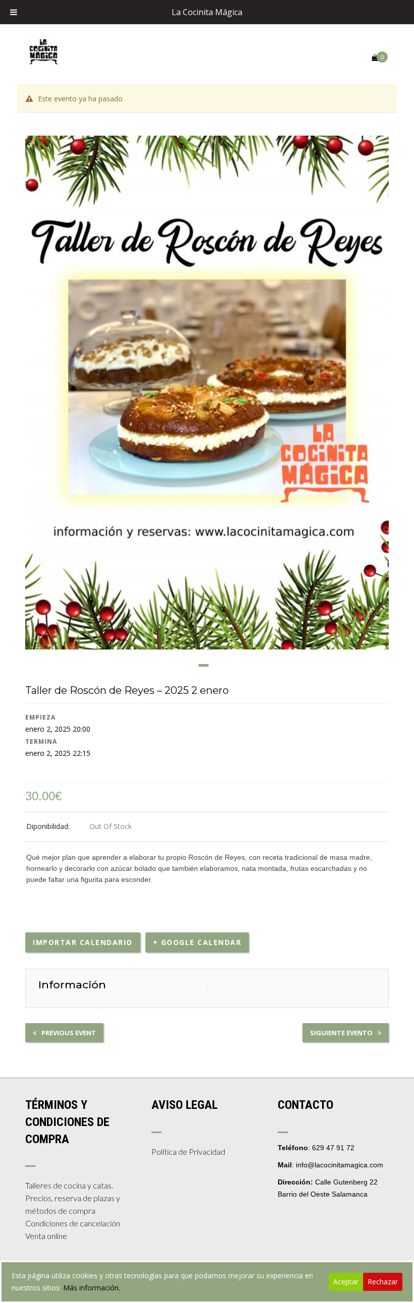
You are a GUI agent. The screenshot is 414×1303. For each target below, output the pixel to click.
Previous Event (68, 1032)
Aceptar (345, 1281)
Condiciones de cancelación (72, 1223)
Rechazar (383, 1281)
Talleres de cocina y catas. (69, 1185)
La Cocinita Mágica (207, 12)
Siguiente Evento (341, 1032)
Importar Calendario (83, 942)
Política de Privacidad (188, 1151)
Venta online (46, 1235)
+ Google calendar (197, 942)
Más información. (91, 1287)
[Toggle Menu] (13, 12)
